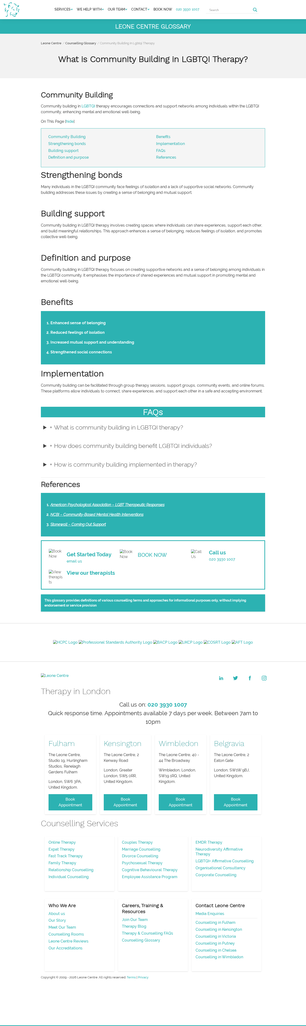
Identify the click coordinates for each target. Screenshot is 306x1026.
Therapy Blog (134, 926)
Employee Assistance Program (149, 877)
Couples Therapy (137, 842)
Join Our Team (135, 919)
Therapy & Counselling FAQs (147, 933)
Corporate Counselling (216, 875)
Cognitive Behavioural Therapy (150, 870)
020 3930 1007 (187, 9)
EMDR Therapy (209, 842)
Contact (139, 9)
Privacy (143, 977)
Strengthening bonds (67, 143)
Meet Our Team (62, 927)
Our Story (57, 920)
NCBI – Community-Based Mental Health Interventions (96, 514)
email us (74, 561)
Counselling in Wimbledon (219, 957)
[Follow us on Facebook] (250, 678)
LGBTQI (88, 106)
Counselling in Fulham (215, 922)
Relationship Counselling (71, 870)
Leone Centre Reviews (68, 941)
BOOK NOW (162, 9)
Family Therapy (62, 863)
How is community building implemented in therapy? (125, 464)
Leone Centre (51, 43)
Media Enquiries (210, 913)
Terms (131, 977)
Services (63, 9)
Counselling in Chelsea (216, 950)
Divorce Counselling (140, 856)
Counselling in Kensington (219, 929)
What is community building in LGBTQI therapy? (118, 427)
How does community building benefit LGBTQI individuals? (133, 445)
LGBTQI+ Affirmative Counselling (225, 861)
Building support (63, 150)
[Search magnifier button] (255, 9)
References (166, 157)
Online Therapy (62, 842)
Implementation (170, 143)
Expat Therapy (62, 849)
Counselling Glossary (80, 43)
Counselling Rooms (66, 934)
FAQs (160, 150)
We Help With (89, 9)
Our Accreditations (65, 948)
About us (57, 913)
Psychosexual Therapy (142, 863)
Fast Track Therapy (66, 856)
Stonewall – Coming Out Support (78, 524)
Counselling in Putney (215, 943)
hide (70, 121)
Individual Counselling (69, 877)
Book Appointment (70, 802)
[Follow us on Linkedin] (221, 678)
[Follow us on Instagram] (264, 678)
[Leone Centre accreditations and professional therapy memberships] (153, 642)
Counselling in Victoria (216, 936)
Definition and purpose (68, 157)
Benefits (163, 136)
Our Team (116, 9)
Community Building (67, 136)
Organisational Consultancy (221, 868)
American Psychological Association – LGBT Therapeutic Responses (107, 504)
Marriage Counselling (141, 849)
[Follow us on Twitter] (235, 678)
